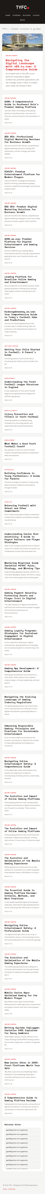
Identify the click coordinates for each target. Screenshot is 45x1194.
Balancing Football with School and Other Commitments (20, 508)
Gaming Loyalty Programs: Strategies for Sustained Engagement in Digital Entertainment (20, 634)
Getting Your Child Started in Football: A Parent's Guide (22, 352)
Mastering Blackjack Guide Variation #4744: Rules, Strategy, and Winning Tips (22, 565)
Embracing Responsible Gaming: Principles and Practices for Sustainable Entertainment (21, 730)
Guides (36, 15)
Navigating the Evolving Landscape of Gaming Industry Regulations (20, 699)
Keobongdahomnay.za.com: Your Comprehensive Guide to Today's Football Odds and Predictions (20, 315)
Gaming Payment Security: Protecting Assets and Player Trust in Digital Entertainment (20, 597)
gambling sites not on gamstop (17, 1130)
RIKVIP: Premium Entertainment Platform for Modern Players (22, 174)
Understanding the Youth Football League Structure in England (21, 384)
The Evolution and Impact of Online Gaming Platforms (22, 797)
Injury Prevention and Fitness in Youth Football (21, 415)
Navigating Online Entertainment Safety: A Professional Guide (20, 928)
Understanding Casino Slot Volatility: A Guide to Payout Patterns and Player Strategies (22, 538)
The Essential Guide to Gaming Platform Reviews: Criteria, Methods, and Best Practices (20, 894)
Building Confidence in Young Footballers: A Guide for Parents (22, 475)
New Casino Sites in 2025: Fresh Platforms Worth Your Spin (22, 1065)
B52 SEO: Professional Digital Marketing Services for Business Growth (22, 139)
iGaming (17, 15)
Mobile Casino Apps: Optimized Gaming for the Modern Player (20, 995)
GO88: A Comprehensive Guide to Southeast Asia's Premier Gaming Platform (21, 104)
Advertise (11, 1189)
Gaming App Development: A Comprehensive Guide (21, 670)
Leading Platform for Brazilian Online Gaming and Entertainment (20, 279)
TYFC (21, 7)
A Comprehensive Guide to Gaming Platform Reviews (20, 1099)
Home (8, 15)
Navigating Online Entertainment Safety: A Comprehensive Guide (20, 763)
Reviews (27, 15)
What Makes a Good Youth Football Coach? (20, 445)
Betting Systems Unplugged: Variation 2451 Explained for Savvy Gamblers (22, 1030)
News (22, 20)
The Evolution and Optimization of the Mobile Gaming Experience (22, 860)
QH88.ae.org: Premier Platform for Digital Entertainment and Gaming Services (20, 243)
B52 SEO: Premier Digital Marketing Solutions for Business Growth (20, 209)
